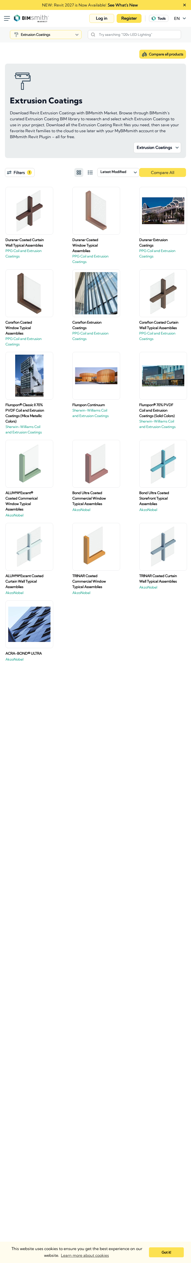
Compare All (162, 172)
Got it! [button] (166, 1252)
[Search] (93, 34)
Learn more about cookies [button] (85, 1255)
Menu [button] (7, 18)
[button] (101, 18)
